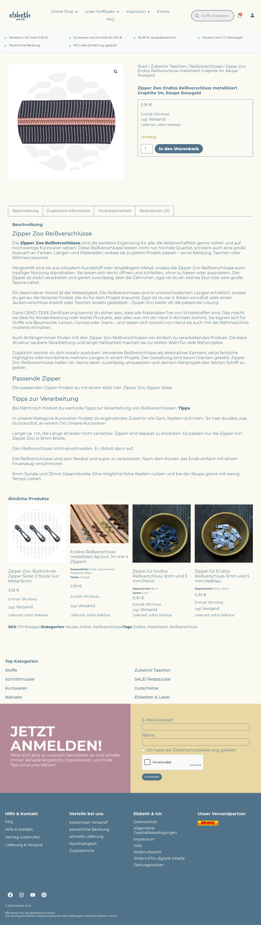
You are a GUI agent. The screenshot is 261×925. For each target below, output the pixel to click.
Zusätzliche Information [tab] (68, 211)
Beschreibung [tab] (26, 211)
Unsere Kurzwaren (87, 423)
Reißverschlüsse (206, 66)
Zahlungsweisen (149, 865)
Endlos (139, 627)
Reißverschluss (183, 627)
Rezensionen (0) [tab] (154, 211)
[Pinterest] (44, 895)
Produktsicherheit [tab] (115, 211)
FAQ (9, 822)
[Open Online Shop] (76, 12)
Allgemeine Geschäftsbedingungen (155, 830)
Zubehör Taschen (168, 66)
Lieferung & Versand (23, 845)
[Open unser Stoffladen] (118, 12)
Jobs (138, 846)
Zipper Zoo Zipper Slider (148, 387)
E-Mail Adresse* (158, 720)
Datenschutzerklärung (196, 750)
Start (142, 66)
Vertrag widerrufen (22, 837)
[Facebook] (10, 895)
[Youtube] (33, 895)
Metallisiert (157, 627)
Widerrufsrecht (147, 852)
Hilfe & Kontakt (19, 829)
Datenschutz (145, 822)
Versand (157, 119)
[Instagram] (21, 895)
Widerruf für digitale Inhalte (159, 858)
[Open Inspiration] (148, 12)
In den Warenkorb (179, 148)
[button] (115, 71)
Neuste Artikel (78, 627)
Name (148, 735)
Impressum (144, 839)
